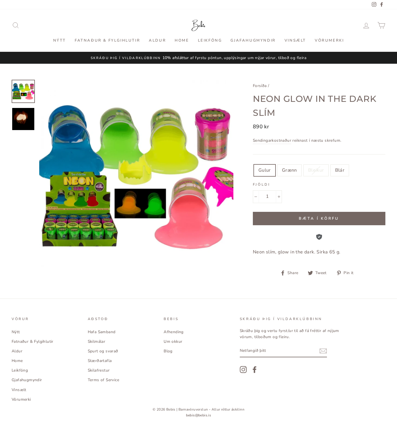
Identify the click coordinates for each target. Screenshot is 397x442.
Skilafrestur (99, 370)
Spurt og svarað (103, 351)
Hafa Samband (102, 332)
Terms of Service (103, 380)
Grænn (289, 170)
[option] (198, 58)
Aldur (157, 40)
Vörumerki (329, 40)
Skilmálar (96, 341)
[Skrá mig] (323, 351)
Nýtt (59, 40)
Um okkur (173, 341)
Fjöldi (261, 184)
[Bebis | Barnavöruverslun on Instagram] (243, 369)
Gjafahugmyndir (253, 40)
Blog (168, 351)
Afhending (174, 332)
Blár (340, 170)
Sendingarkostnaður (272, 140)
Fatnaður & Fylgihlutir (107, 40)
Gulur (264, 170)
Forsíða (260, 85)
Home (182, 40)
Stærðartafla (100, 360)
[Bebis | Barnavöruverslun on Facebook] (254, 369)
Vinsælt (295, 40)
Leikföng (210, 40)
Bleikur (316, 170)
